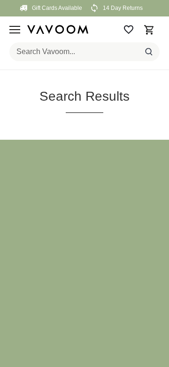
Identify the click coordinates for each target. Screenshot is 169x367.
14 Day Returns (122, 8)
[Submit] (149, 51)
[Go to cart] (149, 29)
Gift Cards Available (56, 8)
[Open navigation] (14, 29)
